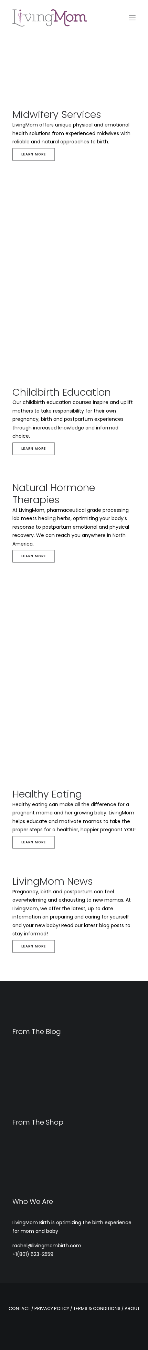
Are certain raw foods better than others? (67, 1093)
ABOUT (132, 1308)
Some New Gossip (34, 1102)
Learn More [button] (33, 154)
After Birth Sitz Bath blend (42, 1172)
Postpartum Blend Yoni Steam (49, 1163)
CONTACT (19, 1308)
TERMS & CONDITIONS (96, 1308)
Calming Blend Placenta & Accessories (60, 1154)
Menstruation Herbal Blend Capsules (57, 1181)
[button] (132, 18)
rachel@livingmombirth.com (46, 1245)
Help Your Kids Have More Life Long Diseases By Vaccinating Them (70, 1057)
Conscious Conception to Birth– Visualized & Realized (70, 1072)
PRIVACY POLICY (51, 1308)
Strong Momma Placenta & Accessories (61, 1144)
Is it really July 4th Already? (47, 1084)
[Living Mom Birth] (49, 18)
